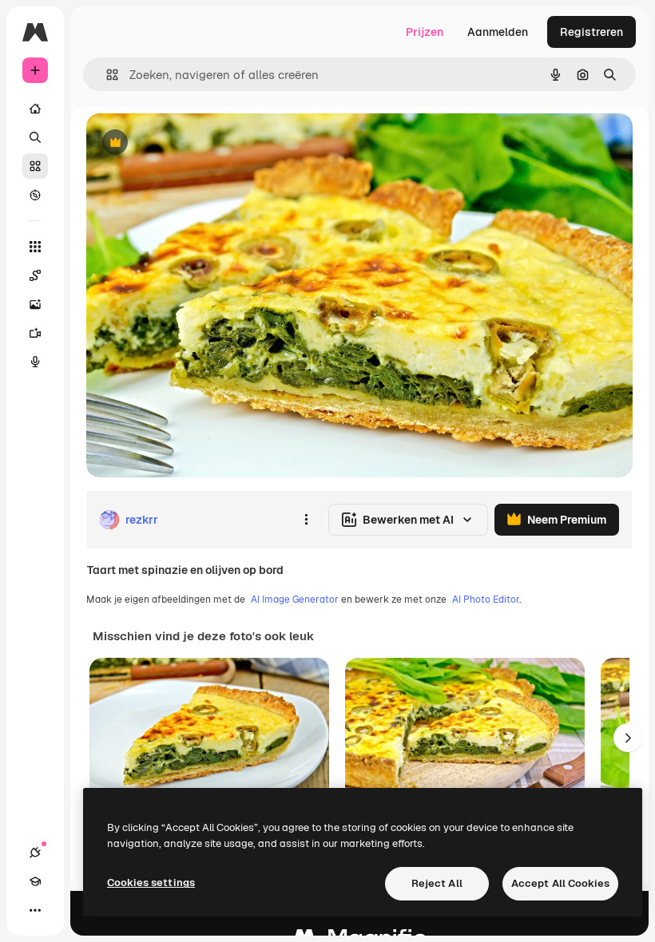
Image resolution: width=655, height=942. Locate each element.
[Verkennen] (35, 195)
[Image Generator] (35, 304)
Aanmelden (497, 32)
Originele (191, 143)
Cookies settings (151, 882)
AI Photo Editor (485, 599)
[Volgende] (627, 737)
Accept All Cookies (560, 883)
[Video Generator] (35, 333)
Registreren (591, 32)
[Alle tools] (35, 246)
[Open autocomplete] (106, 75)
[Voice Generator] (35, 361)
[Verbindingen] (35, 852)
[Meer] (35, 910)
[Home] (35, 108)
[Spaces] (35, 275)
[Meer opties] (306, 520)
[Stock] (35, 166)
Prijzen (424, 32)
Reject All (436, 883)
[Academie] (35, 881)
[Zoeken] (35, 137)
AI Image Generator (295, 599)
